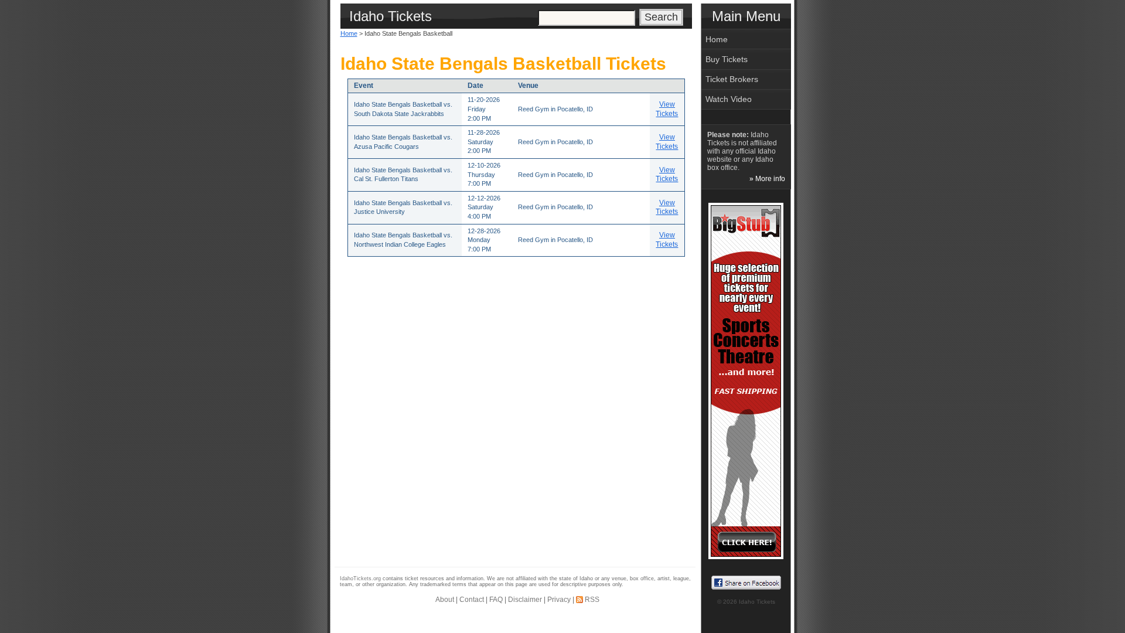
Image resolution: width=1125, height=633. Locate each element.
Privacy (559, 599)
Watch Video (728, 99)
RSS (592, 599)
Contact (471, 599)
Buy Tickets (726, 59)
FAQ (496, 599)
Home (348, 33)
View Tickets (667, 109)
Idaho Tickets (757, 601)
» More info (767, 179)
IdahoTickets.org (360, 578)
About (444, 599)
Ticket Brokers (731, 79)
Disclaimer (525, 599)
